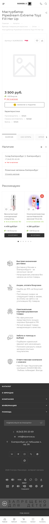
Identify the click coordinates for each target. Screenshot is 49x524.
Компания (8, 399)
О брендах (7, 393)
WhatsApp (37, 454)
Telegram (18, 454)
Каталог (6, 386)
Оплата (42, 137)
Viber (31, 454)
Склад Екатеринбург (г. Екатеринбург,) (23, 156)
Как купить (26, 137)
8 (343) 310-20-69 (25, 432)
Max (24, 460)
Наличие (9, 137)
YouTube (24, 454)
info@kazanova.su (26, 436)
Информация (9, 405)
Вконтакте (11, 454)
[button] (18, 241)
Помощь (6, 412)
